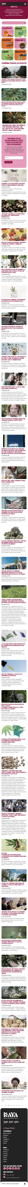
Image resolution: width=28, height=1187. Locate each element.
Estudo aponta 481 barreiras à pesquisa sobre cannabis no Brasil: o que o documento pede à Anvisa (13, 1002)
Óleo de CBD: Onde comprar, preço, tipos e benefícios (13, 481)
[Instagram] (4, 1168)
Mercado (5, 1153)
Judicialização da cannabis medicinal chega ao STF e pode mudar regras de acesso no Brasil (13, 572)
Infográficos (6, 1139)
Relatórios (5, 1135)
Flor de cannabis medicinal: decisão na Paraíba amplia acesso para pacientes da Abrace (13, 542)
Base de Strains (7, 1133)
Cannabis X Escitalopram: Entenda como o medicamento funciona (13, 184)
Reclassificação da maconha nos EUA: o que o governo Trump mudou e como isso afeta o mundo (12, 706)
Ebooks (5, 1137)
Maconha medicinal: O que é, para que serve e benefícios (13, 387)
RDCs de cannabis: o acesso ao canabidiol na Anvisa (11, 674)
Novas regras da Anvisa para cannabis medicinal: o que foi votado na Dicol (11, 942)
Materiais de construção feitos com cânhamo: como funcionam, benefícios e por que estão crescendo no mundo (12, 1031)
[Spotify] (13, 1168)
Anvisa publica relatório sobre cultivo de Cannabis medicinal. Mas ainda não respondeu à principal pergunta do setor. (13, 104)
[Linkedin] (16, 1168)
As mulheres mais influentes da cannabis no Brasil (12, 1091)
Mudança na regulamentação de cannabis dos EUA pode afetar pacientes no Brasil (12, 512)
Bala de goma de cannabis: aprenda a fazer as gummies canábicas (13, 243)
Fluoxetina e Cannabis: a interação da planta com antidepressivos (13, 300)
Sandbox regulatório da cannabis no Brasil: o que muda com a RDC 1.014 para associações (13, 913)
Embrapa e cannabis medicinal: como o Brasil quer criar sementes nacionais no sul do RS (13, 772)
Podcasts (5, 1141)
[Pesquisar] (25, 22)
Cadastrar (8, 162)
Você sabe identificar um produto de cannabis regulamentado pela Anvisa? (13, 645)
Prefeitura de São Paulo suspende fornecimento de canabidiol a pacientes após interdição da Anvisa (13, 971)
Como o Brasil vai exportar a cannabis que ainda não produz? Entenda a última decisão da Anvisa (13, 601)
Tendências (6, 1149)
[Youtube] (7, 1168)
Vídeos (5, 1143)
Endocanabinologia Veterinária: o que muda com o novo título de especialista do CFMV (13, 271)
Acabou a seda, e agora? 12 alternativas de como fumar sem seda (13, 1062)
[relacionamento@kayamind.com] (4, 1177)
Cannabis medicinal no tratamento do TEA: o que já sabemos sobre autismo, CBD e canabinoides (13, 358)
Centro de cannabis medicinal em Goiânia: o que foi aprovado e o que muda (12, 884)
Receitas (5, 1151)
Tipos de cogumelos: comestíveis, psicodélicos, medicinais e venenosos (13, 215)
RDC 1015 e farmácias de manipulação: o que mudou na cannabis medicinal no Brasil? (13, 855)
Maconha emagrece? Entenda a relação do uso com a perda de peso (12, 328)
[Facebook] (18, 1168)
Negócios (5, 1155)
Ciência (5, 1159)
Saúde (4, 1161)
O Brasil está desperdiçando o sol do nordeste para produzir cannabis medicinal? (13, 740)
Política (5, 1157)
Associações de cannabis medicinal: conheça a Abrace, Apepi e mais (13, 419)
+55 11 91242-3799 (10, 1175)
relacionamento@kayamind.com (13, 1177)
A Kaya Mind (9, 1128)
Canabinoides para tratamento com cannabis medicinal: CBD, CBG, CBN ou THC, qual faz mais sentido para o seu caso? (13, 127)
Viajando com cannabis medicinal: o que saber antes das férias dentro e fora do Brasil (13, 81)
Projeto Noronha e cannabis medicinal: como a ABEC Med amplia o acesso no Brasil (13, 815)
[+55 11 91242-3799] (4, 1174)
